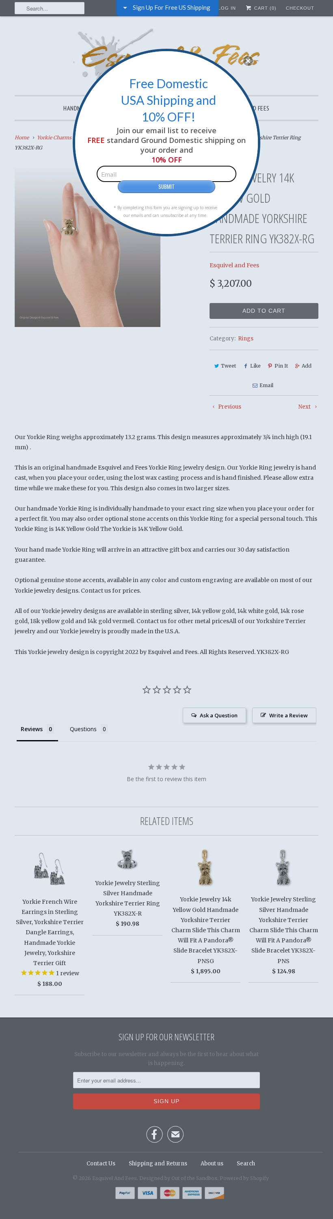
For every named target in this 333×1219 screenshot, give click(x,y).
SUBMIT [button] (166, 186)
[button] (248, 61)
